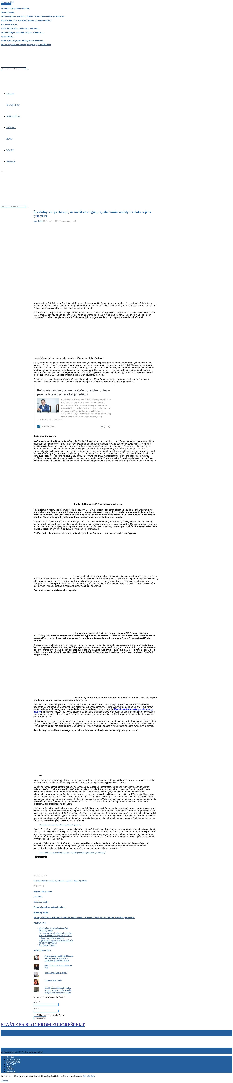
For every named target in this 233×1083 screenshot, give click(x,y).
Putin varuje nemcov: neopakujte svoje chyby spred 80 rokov (26, 45)
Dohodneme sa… (8, 37)
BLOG (9, 139)
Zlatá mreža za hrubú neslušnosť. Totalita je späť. (59, 825)
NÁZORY (11, 127)
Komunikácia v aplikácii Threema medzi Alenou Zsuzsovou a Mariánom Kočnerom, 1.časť (59, 958)
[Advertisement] (83, 868)
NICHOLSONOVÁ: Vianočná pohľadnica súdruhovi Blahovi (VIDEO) (60, 881)
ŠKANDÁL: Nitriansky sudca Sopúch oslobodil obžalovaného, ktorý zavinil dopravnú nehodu (58, 990)
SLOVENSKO (13, 105)
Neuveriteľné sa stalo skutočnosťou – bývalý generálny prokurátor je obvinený (72, 852)
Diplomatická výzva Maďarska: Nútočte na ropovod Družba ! (26, 20)
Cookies (14, 1037)
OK (84, 1076)
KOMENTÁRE (13, 116)
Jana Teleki (38, 221)
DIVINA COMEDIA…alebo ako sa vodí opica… (20, 28)
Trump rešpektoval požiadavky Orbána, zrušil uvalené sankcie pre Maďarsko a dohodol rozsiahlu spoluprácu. (84, 917)
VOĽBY (10, 150)
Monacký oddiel (7, 12)
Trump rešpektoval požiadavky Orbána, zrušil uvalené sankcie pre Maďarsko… (33, 16)
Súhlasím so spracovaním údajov (50, 1015)
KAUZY (10, 93)
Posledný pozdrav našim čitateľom (15, 8)
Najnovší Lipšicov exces (43, 891)
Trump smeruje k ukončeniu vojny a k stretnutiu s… (22, 33)
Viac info (91, 1076)
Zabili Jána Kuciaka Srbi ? (56, 973)
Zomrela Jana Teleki (53, 980)
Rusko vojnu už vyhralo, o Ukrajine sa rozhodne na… (23, 41)
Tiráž (4, 1037)
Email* (37, 1008)
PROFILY (10, 161)
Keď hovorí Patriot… (10, 24)
